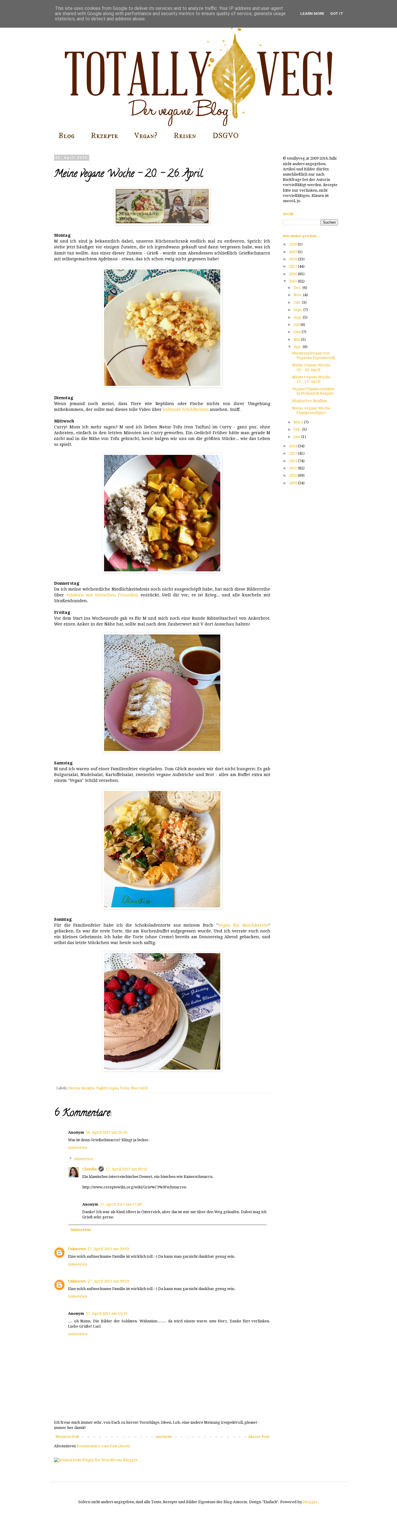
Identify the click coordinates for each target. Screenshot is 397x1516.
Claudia (89, 1169)
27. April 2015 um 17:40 (121, 1204)
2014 (293, 446)
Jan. (297, 436)
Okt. (298, 302)
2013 (293, 453)
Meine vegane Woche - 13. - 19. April (312, 379)
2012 (293, 461)
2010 (293, 475)
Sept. (298, 310)
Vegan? (145, 136)
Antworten (77, 1147)
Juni (298, 332)
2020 (293, 244)
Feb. (298, 429)
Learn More (312, 13)
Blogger (310, 1502)
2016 (293, 274)
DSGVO (225, 136)
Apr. (298, 346)
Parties (74, 1088)
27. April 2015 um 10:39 (106, 1313)
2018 (293, 259)
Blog (66, 136)
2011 (293, 468)
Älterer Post (258, 1436)
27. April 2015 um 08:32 (126, 1169)
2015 (293, 281)
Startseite (163, 1436)
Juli (297, 324)
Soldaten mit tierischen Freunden (102, 595)
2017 (293, 266)
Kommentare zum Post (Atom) (103, 1446)
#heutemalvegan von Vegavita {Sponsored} (313, 355)
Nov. (298, 295)
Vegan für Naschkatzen (243, 925)
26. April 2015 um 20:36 (106, 1132)
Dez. (298, 287)
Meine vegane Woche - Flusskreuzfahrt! (312, 410)
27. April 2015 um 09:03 (108, 1249)
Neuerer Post (67, 1436)
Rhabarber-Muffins (309, 401)
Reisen (185, 136)
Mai (297, 339)
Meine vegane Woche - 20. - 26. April (312, 367)
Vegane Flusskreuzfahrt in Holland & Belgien (313, 391)
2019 (293, 252)
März (299, 422)
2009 (293, 483)
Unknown (77, 1249)
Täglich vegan (107, 1088)
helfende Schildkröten (186, 409)
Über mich (139, 1088)
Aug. (298, 317)
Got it (336, 13)
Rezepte (104, 136)
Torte (124, 1088)
